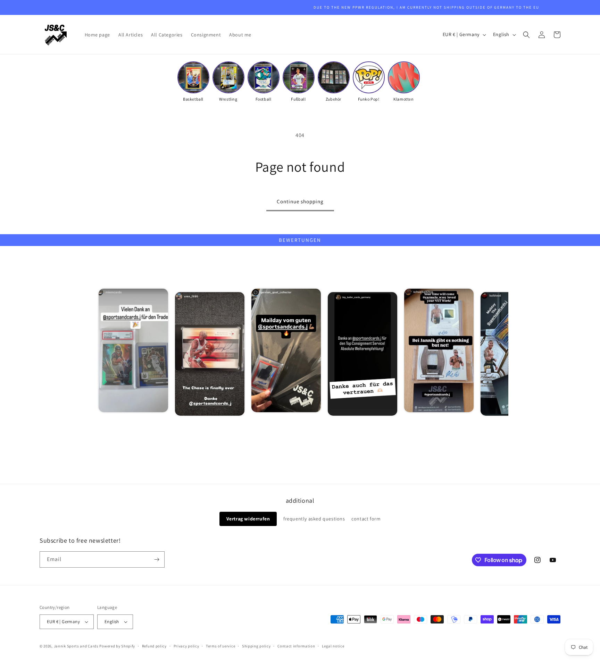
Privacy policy (186, 646)
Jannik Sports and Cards (76, 646)
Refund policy (154, 646)
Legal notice (333, 646)
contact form (366, 519)
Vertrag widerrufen (248, 519)
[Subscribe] (156, 559)
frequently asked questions (314, 519)
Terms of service (220, 646)
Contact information (296, 646)
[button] (526, 34)
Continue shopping (300, 201)
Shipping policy (256, 646)
